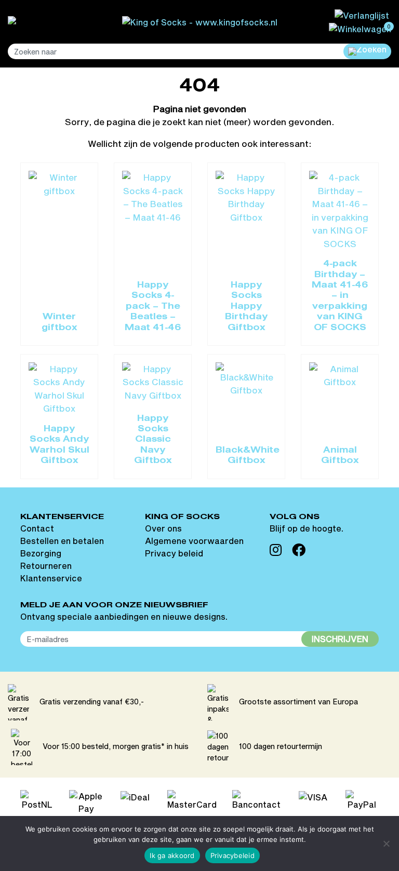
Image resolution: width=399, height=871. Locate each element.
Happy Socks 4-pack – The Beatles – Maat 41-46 (153, 307)
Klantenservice (51, 578)
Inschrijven (340, 639)
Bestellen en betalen (62, 541)
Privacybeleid (232, 855)
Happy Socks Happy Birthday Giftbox (246, 307)
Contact (37, 528)
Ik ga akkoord (172, 855)
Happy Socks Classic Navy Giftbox (153, 440)
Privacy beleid (174, 553)
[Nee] (386, 843)
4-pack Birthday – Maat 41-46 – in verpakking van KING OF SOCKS (340, 296)
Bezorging (40, 553)
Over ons (163, 528)
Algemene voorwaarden (194, 541)
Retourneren (46, 565)
